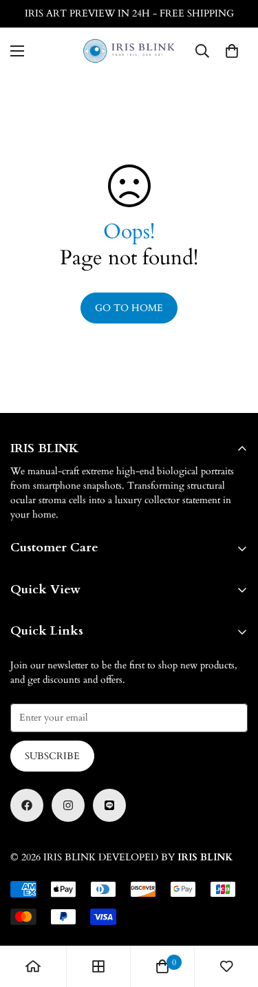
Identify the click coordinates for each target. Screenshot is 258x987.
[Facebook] (26, 805)
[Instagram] (68, 805)
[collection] (98, 966)
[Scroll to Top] (233, 914)
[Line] (109, 805)
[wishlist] (226, 966)
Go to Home (129, 308)
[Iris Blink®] (129, 51)
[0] (232, 51)
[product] (33, 966)
